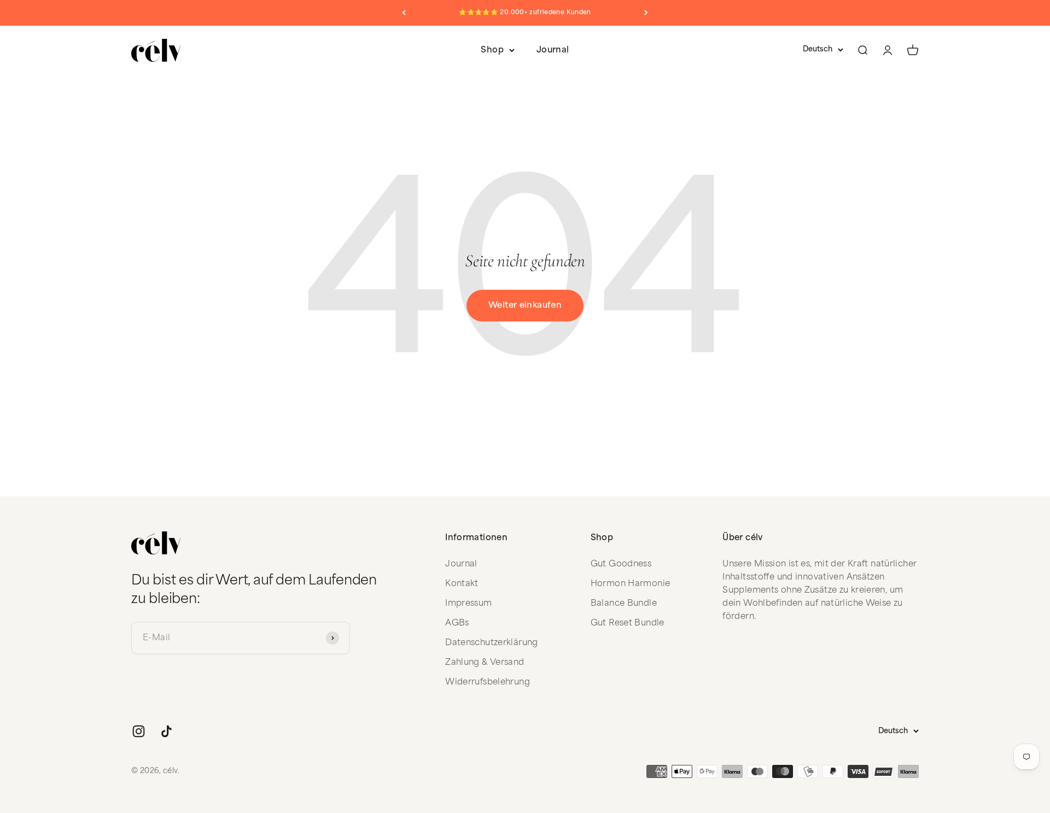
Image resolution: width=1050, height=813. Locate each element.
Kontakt (462, 584)
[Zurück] (404, 13)
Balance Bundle (624, 603)
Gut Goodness (621, 564)
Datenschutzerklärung (491, 643)
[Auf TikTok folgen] (166, 731)
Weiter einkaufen (525, 305)
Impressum (468, 603)
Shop (492, 50)
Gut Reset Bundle (627, 623)
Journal (552, 50)
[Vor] (646, 13)
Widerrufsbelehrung (487, 682)
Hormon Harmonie (630, 584)
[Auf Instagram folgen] (138, 731)
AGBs (457, 623)
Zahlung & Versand (484, 662)
